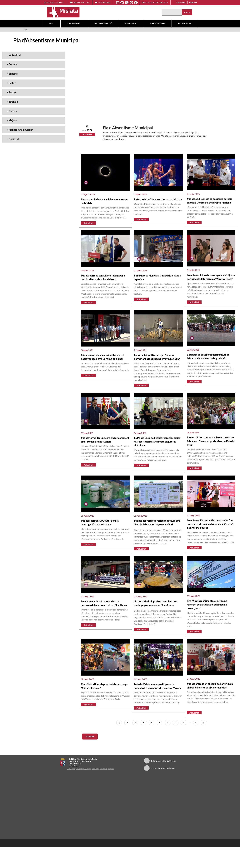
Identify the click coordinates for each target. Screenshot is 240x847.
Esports (13, 73)
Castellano (181, 2)
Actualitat (14, 55)
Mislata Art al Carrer (20, 129)
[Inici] (61, 12)
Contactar (103, 769)
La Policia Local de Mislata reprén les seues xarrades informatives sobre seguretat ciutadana (157, 441)
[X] (122, 2)
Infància (13, 101)
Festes (12, 92)
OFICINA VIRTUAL (80, 2)
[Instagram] (127, 2)
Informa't (132, 23)
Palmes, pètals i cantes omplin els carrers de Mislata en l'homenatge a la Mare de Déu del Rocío (211, 441)
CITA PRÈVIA (104, 2)
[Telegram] (131, 2)
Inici (51, 23)
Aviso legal (71, 769)
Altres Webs (184, 23)
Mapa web (95, 769)
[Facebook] (117, 2)
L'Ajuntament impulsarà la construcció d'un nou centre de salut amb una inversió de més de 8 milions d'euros (210, 524)
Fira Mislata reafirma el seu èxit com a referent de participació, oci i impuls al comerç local (207, 604)
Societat (13, 139)
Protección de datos (83, 769)
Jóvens (12, 110)
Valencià (193, 2)
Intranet (111, 769)
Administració (104, 23)
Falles (12, 83)
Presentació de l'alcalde (155, 2)
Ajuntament (75, 23)
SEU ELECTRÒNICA (55, 2)
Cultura (12, 64)
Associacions (157, 23)
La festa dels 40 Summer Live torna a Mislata (158, 199)
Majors (12, 120)
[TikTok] (136, 2)
